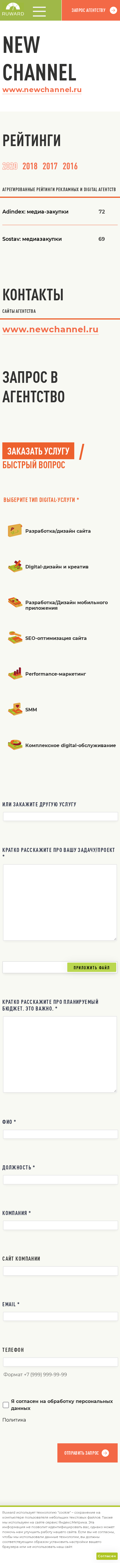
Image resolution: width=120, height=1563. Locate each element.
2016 (70, 165)
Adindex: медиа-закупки (35, 212)
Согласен (107, 1556)
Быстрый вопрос (33, 464)
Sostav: (32, 239)
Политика (14, 1420)
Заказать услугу (38, 450)
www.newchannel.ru (42, 89)
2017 (50, 165)
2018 (30, 165)
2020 (9, 165)
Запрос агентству (88, 10)
